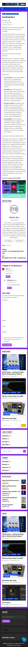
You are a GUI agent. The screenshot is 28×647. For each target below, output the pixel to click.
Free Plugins (15, 13)
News (19, 392)
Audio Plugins (5, 444)
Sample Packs (5, 436)
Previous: (13, 251)
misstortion (8, 245)
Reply (8, 276)
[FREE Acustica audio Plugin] (14, 408)
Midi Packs (4, 439)
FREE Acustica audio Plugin (9, 418)
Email (4, 326)
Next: (14, 257)
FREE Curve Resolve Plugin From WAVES (12, 396)
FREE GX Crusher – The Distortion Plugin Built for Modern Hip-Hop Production (13, 373)
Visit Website (8, 241)
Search (23, 425)
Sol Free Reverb (6, 602)
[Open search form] (26, 8)
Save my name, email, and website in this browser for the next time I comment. (13, 339)
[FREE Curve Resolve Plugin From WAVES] (14, 386)
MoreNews (10, 645)
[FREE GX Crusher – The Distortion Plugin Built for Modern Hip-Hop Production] (14, 362)
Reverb (16, 598)
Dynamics (6, 368)
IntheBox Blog (6, 20)
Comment (5, 300)
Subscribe (6, 621)
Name (4, 320)
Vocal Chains (5, 441)
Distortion (9, 13)
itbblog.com (10, 280)
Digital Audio (10, 366)
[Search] (24, 451)
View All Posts (19, 241)
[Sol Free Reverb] (14, 593)
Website (4, 332)
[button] (2, 8)
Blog (4, 13)
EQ (10, 368)
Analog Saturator (7, 412)
